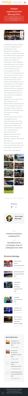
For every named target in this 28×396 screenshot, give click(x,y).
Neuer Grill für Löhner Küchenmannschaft (19, 263)
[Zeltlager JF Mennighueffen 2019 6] (19, 165)
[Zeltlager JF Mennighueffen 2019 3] (9, 181)
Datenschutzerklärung (17, 392)
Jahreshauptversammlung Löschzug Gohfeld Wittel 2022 (21, 274)
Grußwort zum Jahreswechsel (18, 309)
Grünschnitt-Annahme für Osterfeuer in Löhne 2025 (16, 353)
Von (18, 198)
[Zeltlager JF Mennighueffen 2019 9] (9, 157)
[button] (3, 393)
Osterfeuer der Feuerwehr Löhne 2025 (15, 343)
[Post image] (8, 263)
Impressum (8, 392)
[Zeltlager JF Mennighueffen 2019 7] (9, 165)
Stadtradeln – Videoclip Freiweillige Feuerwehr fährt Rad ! (18, 287)
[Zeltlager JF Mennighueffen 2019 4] (19, 173)
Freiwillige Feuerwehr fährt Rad (18, 299)
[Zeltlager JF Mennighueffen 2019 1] (9, 189)
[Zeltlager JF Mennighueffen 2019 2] (19, 181)
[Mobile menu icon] (24, 2)
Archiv (6, 31)
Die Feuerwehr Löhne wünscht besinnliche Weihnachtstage (18, 320)
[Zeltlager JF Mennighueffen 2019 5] (9, 173)
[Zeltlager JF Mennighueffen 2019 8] (19, 157)
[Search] (20, 2)
